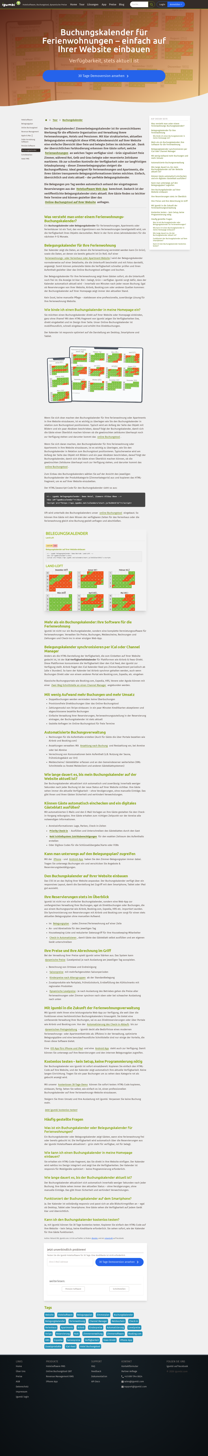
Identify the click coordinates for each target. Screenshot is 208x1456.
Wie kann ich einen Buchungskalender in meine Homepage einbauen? (168, 229)
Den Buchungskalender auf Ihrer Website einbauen (165, 191)
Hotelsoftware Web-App (92, 189)
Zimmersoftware (115, 1333)
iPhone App (52, 1381)
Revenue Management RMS (60, 1376)
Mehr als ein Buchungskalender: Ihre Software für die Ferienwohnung (167, 143)
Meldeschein (118, 1321)
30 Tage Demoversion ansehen (101, 76)
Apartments (67, 1327)
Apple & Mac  (27, 136)
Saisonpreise (56, 971)
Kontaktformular (129, 1366)
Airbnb (81, 1327)
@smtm (94, 1238)
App (104, 4)
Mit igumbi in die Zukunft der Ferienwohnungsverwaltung (164, 206)
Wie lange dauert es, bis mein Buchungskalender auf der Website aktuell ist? (167, 169)
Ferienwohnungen (56, 153)
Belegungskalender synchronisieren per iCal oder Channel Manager (169, 150)
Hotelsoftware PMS (55, 1366)
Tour (81, 4)
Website (49, 1314)
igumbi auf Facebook (177, 1366)
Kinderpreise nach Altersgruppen (68, 977)
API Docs (95, 1381)
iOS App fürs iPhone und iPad (66, 1048)
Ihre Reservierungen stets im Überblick (168, 196)
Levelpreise (134, 1327)
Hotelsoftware (27, 120)
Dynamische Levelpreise (63, 991)
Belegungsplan (27, 124)
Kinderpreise (95, 1327)
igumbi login (22, 1396)
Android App (102, 1048)
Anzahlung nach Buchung (94, 745)
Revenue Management (30, 132)
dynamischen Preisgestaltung (61, 1029)
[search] (151, 4)
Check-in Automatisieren (63, 937)
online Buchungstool (108, 436)
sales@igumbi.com (134, 1381)
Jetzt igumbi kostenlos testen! (61, 1109)
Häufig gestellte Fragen (161, 219)
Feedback (96, 1371)
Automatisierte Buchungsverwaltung (167, 162)
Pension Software (28, 146)
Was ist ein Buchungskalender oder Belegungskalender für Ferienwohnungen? (169, 223)
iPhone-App (126, 1340)
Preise (112, 4)
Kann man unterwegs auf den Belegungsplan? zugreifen (164, 184)
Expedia (58, 1340)
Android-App (76, 859)
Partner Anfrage (129, 1371)
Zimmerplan (103, 1314)
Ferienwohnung (77, 1321)
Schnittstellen (26, 155)
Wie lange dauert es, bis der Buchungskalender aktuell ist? (165, 234)
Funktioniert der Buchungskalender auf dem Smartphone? (170, 240)
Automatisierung (115, 1327)
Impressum (21, 1391)
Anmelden (175, 4)
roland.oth (109, 1238)
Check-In (133, 1321)
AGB (18, 1381)
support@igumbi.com (135, 1386)
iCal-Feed (71, 1346)
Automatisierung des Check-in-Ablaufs (108, 1024)
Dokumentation (99, 1376)
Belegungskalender (55, 1321)
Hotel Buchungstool (90, 1346)
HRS (47, 1340)
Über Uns (20, 1371)
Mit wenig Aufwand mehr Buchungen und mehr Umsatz (169, 157)
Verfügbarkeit (92, 1340)
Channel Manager (98, 1321)
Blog (121, 4)
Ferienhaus (50, 1327)
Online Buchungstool (29, 128)
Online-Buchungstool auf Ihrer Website (70, 202)
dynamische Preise (55, 959)
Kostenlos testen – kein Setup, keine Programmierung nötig (167, 213)
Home (73, 4)
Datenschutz (22, 1386)
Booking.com (134, 1333)
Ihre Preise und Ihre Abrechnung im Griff (169, 201)
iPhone (57, 859)
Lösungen (92, 4)
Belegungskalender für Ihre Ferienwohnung (163, 131)
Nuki (76, 1333)
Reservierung (63, 1333)
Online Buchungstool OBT (59, 1371)
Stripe (48, 1333)
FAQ (93, 1366)
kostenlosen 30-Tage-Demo (73, 1084)
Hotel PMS (25, 159)
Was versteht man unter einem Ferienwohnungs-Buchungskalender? (167, 124)
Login (162, 4)
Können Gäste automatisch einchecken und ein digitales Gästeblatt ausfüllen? (169, 177)
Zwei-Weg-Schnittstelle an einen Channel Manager (78, 685)
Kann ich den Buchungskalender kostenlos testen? (169, 245)
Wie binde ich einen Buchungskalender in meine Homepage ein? (169, 137)
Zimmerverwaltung (93, 1333)
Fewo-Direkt (109, 1340)
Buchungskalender (29, 150)
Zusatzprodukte (53, 1346)
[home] (11, 4)
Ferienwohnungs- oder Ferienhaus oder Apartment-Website (77, 258)
